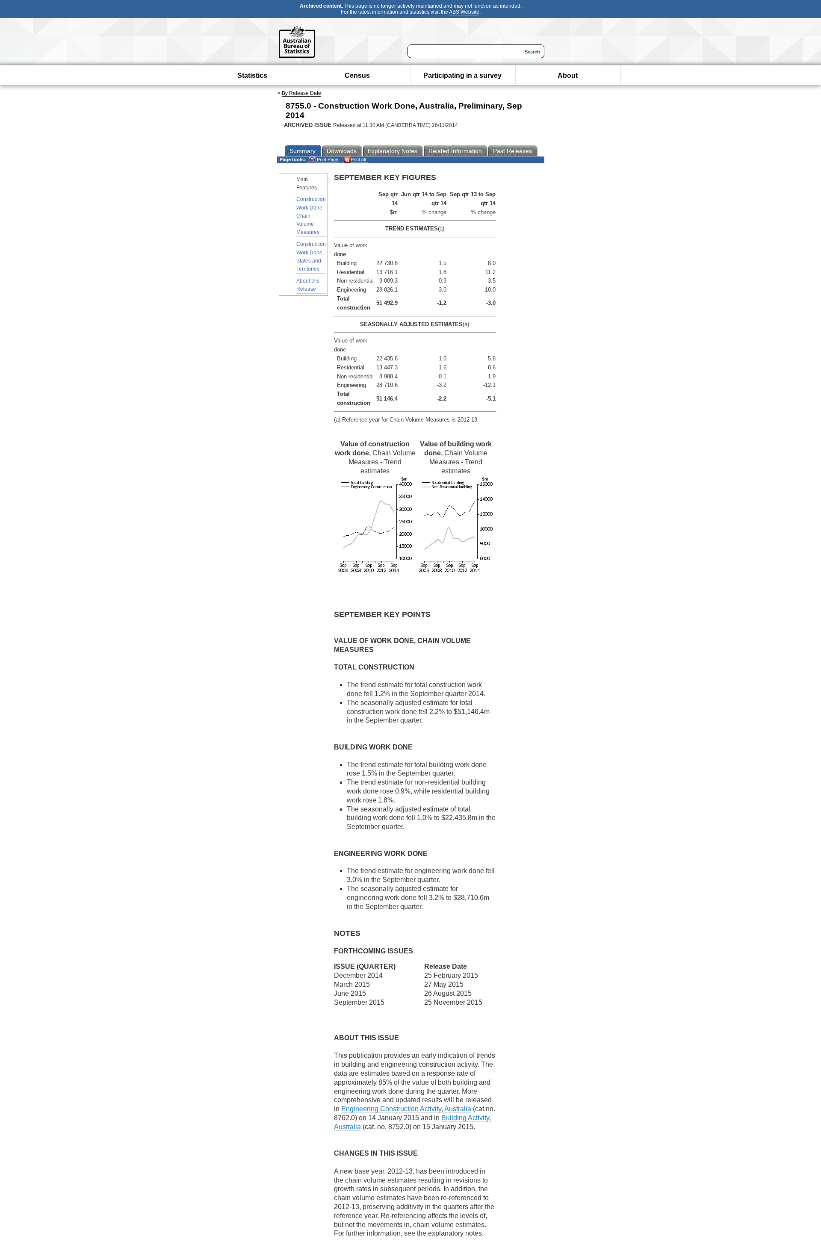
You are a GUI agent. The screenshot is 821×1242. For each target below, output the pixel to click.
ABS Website (464, 12)
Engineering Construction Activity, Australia (406, 1108)
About (568, 75)
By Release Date (301, 93)
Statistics (252, 75)
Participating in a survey (462, 75)
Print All (358, 159)
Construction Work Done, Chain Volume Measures (311, 215)
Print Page (327, 159)
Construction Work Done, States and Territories (311, 256)
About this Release (307, 285)
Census (357, 75)
